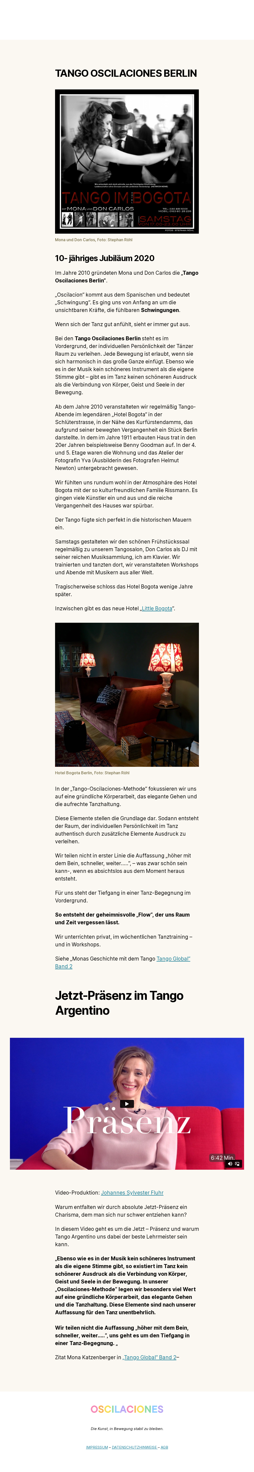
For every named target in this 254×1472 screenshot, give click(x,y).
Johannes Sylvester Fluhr (132, 1193)
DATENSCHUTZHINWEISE (135, 1447)
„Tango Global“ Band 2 (149, 1357)
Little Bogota (157, 608)
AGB (164, 1447)
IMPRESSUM (97, 1447)
